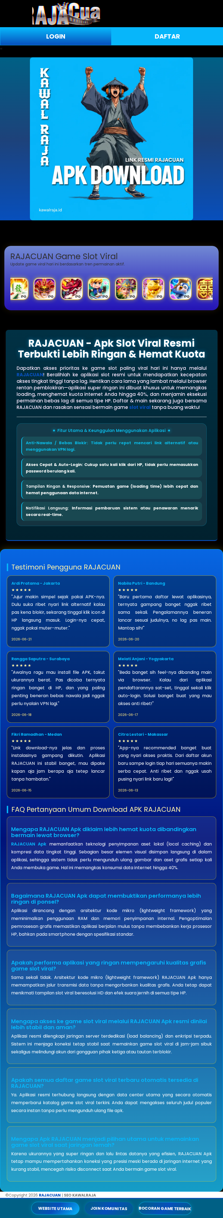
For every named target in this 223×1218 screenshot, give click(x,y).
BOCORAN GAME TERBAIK (165, 1208)
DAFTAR (167, 36)
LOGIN (55, 36)
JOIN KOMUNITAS (109, 1208)
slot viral (140, 407)
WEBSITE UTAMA (55, 1208)
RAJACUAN (30, 374)
